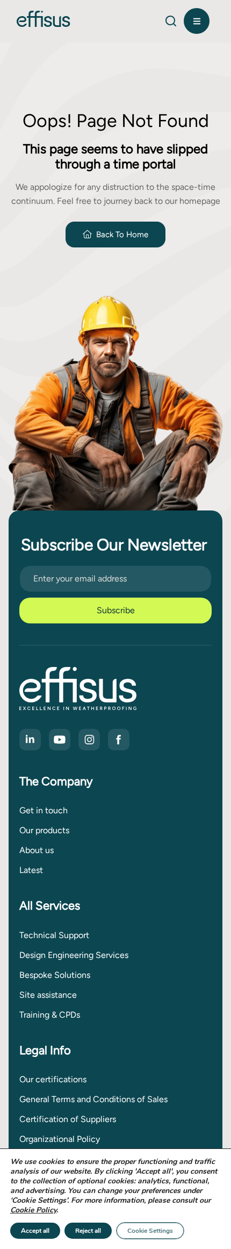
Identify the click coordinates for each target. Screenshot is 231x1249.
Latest (31, 870)
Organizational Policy (59, 1139)
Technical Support (54, 935)
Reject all (88, 1230)
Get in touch (43, 810)
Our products (44, 830)
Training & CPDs (49, 1015)
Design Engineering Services (73, 955)
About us (36, 850)
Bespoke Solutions (54, 975)
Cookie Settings (150, 1230)
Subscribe (116, 610)
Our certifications (52, 1079)
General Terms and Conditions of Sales (93, 1099)
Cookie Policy (33, 1210)
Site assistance (48, 995)
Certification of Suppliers (67, 1119)
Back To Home (122, 234)
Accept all (35, 1230)
